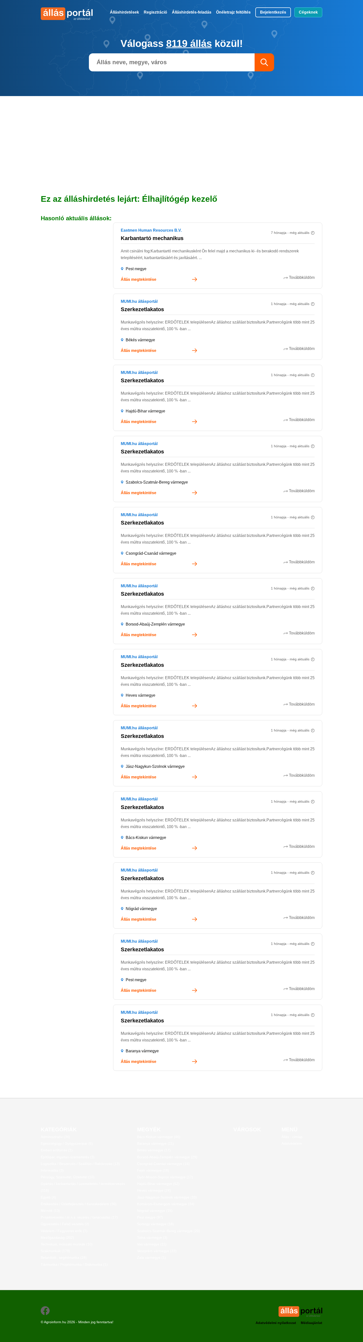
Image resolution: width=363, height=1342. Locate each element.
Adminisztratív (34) (55, 1137)
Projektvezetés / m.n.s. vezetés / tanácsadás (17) (79, 1217)
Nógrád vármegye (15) (155, 1211)
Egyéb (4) (48, 1197)
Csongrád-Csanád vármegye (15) (163, 1164)
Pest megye (136, 269)
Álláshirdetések (124, 12)
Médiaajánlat (311, 1323)
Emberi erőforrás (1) (57, 1150)
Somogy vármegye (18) (155, 1224)
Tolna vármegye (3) (152, 1238)
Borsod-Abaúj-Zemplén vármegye (155, 624)
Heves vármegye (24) (154, 1190)
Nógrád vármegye (141, 909)
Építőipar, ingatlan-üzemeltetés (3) (68, 1157)
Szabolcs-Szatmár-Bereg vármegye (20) (168, 1231)
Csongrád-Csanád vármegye (151, 553)
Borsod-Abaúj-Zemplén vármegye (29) (167, 1157)
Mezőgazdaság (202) (57, 1238)
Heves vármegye (140, 695)
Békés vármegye (140, 340)
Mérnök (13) (50, 1211)
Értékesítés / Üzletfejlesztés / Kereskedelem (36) (79, 1204)
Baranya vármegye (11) (155, 1143)
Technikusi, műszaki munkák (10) (67, 1244)
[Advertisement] (181, 130)
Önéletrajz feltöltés (233, 12)
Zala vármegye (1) (151, 1258)
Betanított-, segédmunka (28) (64, 1258)
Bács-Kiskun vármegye (146, 837)
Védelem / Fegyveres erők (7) (64, 1231)
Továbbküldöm (302, 277)
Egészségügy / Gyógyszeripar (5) (67, 1143)
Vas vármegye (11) (151, 1244)
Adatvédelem (292, 1143)
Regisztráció (155, 12)
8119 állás (189, 43)
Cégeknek (308, 12)
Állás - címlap (292, 1137)
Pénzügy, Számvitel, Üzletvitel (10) (68, 1177)
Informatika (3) (52, 1170)
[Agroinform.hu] (61, 13)
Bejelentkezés (273, 12)
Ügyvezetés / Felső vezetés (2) (65, 1224)
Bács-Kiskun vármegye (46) (158, 1137)
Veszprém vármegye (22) (157, 1251)
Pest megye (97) (150, 1217)
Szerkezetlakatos (142, 309)
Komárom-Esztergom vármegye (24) (165, 1204)
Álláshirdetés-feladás (191, 12)
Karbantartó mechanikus (152, 238)
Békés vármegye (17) (154, 1150)
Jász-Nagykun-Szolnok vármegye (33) (167, 1197)
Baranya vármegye (142, 1051)
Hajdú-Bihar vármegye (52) (158, 1184)
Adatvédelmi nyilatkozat (276, 1323)
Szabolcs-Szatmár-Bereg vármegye (157, 482)
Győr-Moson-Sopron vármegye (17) (165, 1177)
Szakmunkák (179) (55, 1251)
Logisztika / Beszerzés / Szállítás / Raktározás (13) (80, 1164)
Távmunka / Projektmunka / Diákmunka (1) (74, 1264)
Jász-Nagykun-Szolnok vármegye (155, 766)
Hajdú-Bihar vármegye (145, 411)
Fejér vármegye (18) (153, 1170)
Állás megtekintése (138, 279)
